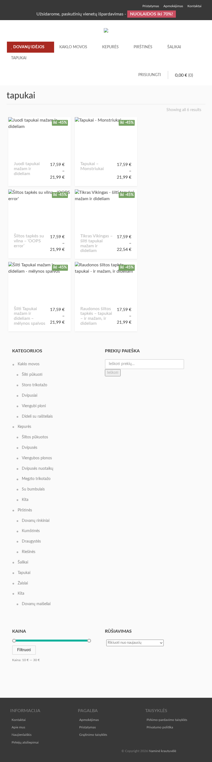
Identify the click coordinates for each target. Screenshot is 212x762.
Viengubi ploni (34, 406)
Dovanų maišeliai (36, 604)
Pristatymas (87, 727)
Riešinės (28, 552)
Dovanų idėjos (28, 47)
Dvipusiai (29, 396)
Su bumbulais (33, 489)
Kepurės (110, 47)
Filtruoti (24, 650)
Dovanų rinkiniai (35, 521)
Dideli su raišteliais (37, 416)
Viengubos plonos (37, 458)
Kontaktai (19, 719)
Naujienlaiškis (21, 734)
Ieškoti (112, 373)
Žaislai (23, 583)
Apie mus (18, 727)
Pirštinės (143, 47)
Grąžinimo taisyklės (93, 734)
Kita (25, 500)
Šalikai (174, 47)
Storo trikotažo (34, 385)
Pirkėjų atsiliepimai (25, 742)
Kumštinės (31, 531)
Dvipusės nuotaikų (37, 469)
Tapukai (18, 58)
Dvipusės (29, 448)
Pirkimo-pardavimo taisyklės (167, 719)
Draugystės (31, 541)
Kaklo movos (73, 47)
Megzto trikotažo (36, 479)
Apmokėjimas (89, 719)
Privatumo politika (160, 727)
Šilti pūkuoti (32, 375)
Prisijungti (149, 75)
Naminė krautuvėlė (162, 751)
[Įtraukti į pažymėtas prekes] (20, 153)
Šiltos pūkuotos (35, 437)
